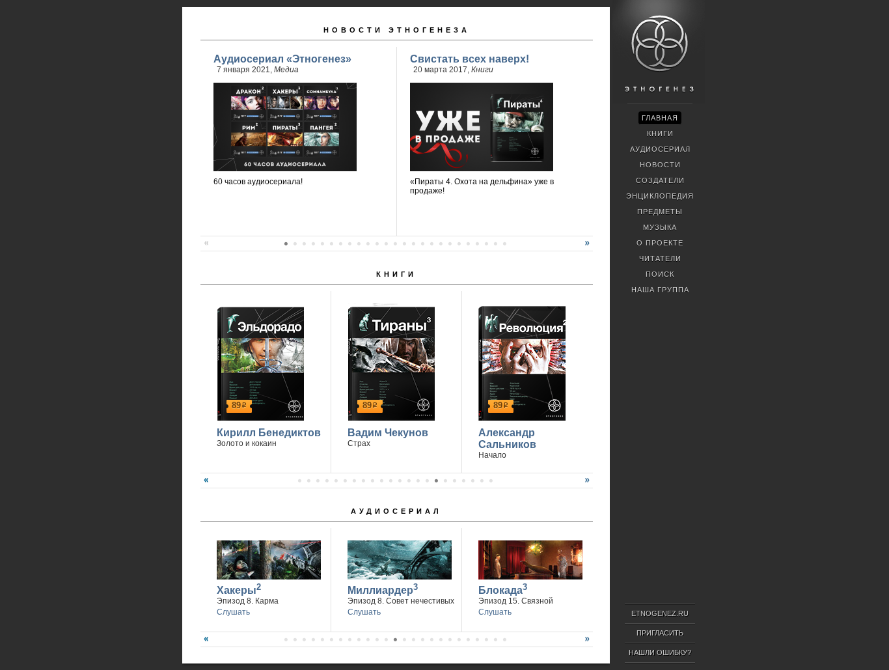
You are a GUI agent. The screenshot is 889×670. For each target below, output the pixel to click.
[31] (295, 639)
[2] (295, 243)
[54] (504, 639)
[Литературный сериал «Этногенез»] (658, 101)
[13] (395, 243)
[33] (313, 639)
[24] (495, 243)
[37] (349, 639)
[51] (477, 639)
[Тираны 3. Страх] (389, 362)
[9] (359, 243)
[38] (359, 639)
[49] (459, 639)
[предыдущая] (204, 248)
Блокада (502, 589)
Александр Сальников (507, 438)
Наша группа (660, 290)
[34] (322, 639)
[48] (450, 639)
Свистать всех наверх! (469, 58)
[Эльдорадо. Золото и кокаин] (258, 362)
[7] (340, 243)
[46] (431, 639)
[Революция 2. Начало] (520, 362)
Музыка (660, 227)
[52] (486, 639)
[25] (504, 243)
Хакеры (239, 589)
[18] (441, 243)
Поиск (660, 274)
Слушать (233, 612)
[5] (322, 243)
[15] (413, 243)
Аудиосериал (396, 511)
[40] (377, 639)
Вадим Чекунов (388, 432)
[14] (404, 243)
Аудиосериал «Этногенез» (282, 58)
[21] (468, 243)
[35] (331, 639)
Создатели (660, 180)
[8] (349, 243)
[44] (413, 639)
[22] (477, 243)
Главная (660, 118)
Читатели (660, 258)
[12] (386, 243)
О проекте (659, 243)
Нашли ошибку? (660, 652)
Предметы (660, 212)
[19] (450, 243)
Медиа (286, 69)
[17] (431, 243)
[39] (368, 639)
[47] (441, 639)
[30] (286, 639)
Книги (482, 69)
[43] (404, 639)
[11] (377, 243)
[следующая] (589, 248)
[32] (304, 639)
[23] (486, 243)
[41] (386, 639)
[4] (313, 243)
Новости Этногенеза (396, 30)
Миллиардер (383, 589)
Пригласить (659, 633)
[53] (495, 639)
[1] (286, 243)
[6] (331, 243)
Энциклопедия (660, 196)
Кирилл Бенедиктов (269, 432)
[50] (468, 639)
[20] (459, 243)
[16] (422, 243)
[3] (304, 243)
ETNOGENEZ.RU (660, 613)
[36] (340, 639)
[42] (395, 639)
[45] (422, 639)
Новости (660, 165)
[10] (368, 243)
